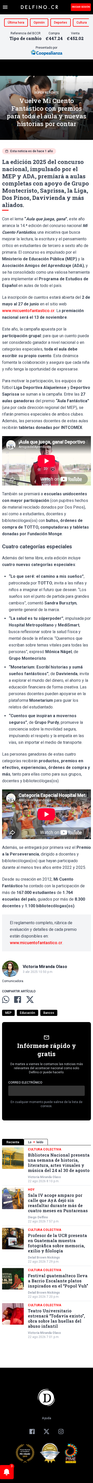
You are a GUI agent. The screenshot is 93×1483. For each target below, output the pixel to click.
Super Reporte (46, 93)
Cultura (81, 22)
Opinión (39, 22)
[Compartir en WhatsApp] (5, 999)
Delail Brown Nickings (44, 1257)
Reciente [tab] (12, 1142)
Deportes (60, 22)
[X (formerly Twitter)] (46, 1431)
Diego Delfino (38, 1217)
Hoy (31, 1189)
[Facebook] (32, 1431)
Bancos (48, 1013)
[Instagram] (61, 1431)
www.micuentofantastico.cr (28, 310)
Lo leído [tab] (35, 1142)
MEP (8, 1013)
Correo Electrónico (25, 1082)
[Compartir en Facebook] (17, 999)
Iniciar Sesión (81, 7)
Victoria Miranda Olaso (44, 1177)
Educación (27, 1013)
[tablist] (46, 1142)
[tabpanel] (46, 1243)
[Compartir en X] (30, 999)
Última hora (16, 22)
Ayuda (46, 1418)
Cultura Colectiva (44, 1149)
